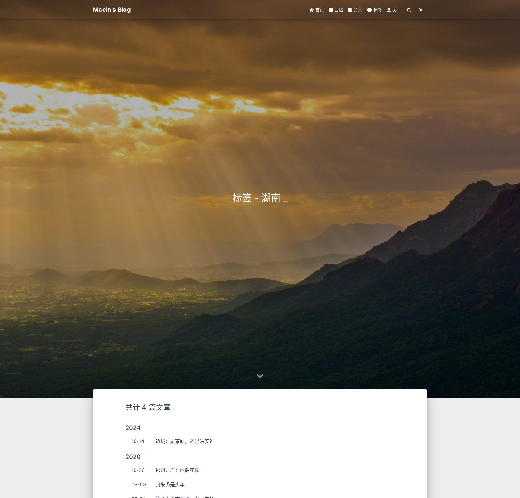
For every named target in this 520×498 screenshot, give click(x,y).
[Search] (409, 9)
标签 (377, 9)
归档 (338, 9)
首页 (319, 9)
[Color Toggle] (421, 9)
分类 (357, 9)
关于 (396, 9)
